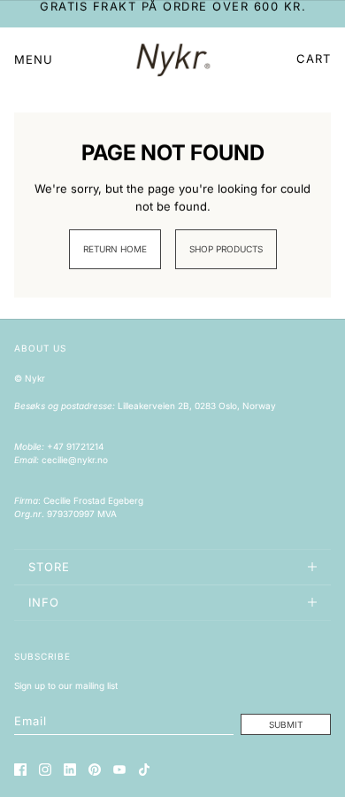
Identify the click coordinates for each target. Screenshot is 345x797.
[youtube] (119, 769)
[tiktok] (144, 769)
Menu (33, 59)
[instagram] (45, 769)
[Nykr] (172, 59)
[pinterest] (94, 769)
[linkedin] (70, 769)
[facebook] (20, 769)
